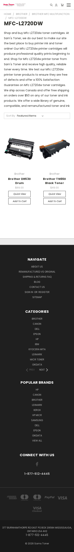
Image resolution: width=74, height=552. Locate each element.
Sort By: (11, 116)
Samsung (37, 420)
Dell (37, 329)
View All (37, 440)
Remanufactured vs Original (37, 271)
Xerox (37, 410)
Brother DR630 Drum (19, 181)
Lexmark (37, 354)
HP (37, 339)
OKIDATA (37, 364)
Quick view (19, 194)
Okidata (37, 435)
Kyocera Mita (37, 349)
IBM (37, 344)
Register (44, 292)
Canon (37, 323)
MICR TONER (37, 359)
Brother (37, 318)
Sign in (29, 292)
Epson (37, 334)
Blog (37, 282)
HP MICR (37, 415)
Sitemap (37, 297)
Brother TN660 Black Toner (54, 181)
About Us (37, 266)
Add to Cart (19, 201)
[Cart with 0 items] (62, 5)
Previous (6, 548)
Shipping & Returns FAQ (37, 276)
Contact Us (37, 287)
